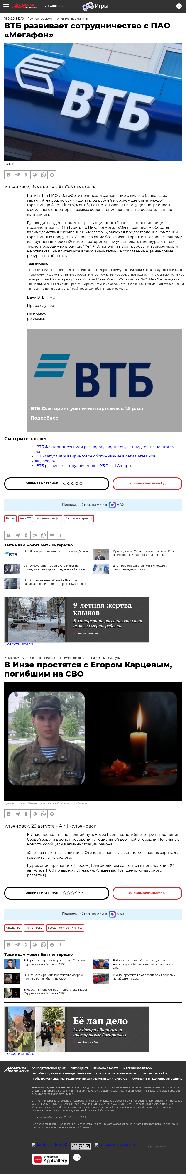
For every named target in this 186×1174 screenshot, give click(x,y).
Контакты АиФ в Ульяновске (116, 1073)
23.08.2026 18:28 (15, 658)
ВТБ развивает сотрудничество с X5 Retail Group (82, 466)
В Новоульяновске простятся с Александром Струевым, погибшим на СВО (56, 991)
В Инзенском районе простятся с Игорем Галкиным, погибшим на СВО (53, 976)
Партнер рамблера (158, 1146)
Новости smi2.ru (19, 644)
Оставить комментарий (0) (147, 483)
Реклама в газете (105, 1068)
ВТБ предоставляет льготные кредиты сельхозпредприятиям (140, 567)
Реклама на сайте (154, 1073)
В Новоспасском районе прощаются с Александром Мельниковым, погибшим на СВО (143, 964)
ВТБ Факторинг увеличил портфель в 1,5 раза (87, 408)
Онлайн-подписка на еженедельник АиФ (61, 1073)
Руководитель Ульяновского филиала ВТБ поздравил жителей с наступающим (143, 552)
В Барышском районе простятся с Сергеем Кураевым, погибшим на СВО (54, 962)
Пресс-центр (79, 1068)
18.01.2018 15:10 (14, 18)
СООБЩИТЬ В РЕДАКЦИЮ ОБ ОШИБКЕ (157, 1078)
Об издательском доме (49, 1068)
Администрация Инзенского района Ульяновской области (46, 803)
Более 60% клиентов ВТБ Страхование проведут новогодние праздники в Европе (54, 567)
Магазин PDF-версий (137, 1068)
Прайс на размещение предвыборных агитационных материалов (79, 1078)
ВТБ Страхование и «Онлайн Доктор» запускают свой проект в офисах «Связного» (55, 582)
